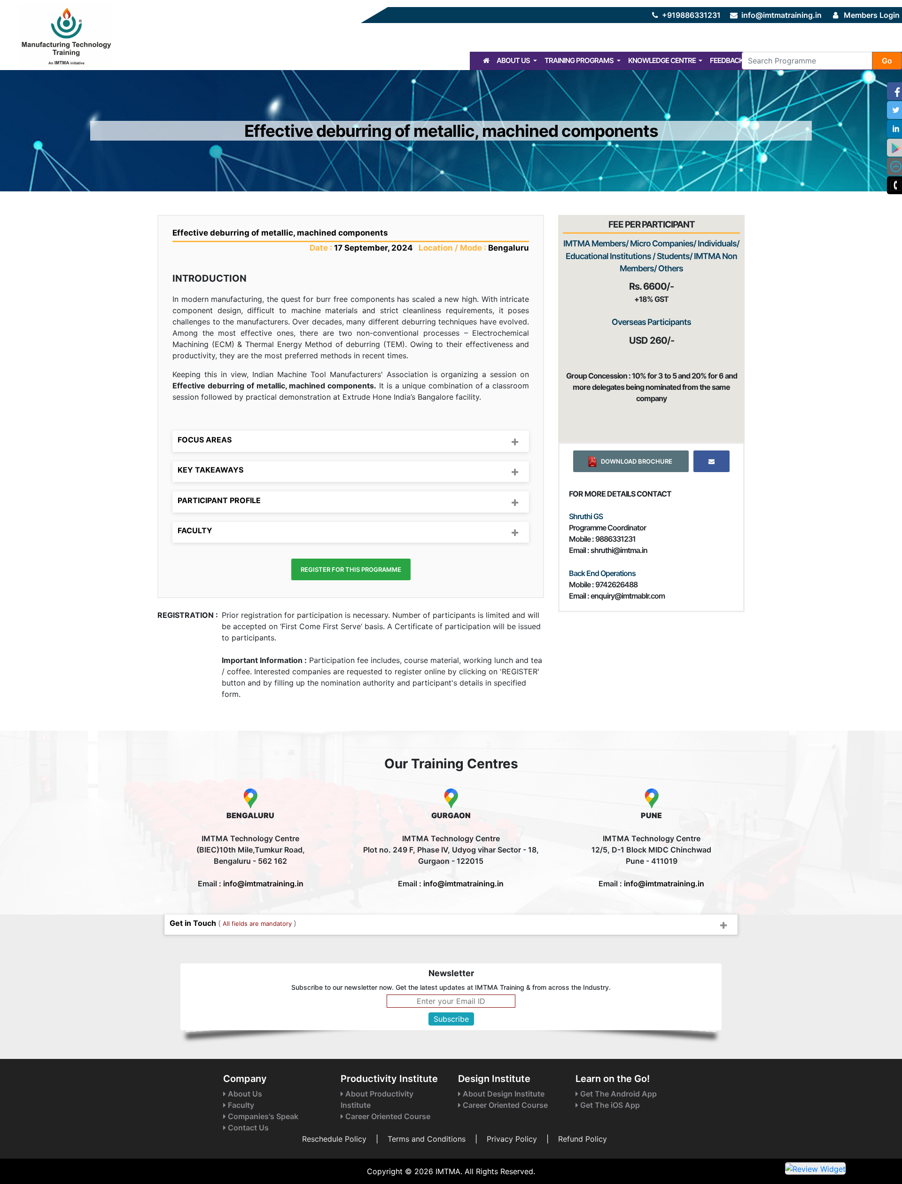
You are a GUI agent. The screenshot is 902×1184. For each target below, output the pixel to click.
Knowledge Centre (662, 60)
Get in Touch (233, 923)
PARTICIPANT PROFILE (219, 500)
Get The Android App (617, 1093)
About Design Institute (502, 1093)
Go (887, 60)
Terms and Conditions (427, 1139)
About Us (514, 60)
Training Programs (579, 60)
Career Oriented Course (386, 1116)
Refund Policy (582, 1139)
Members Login (872, 15)
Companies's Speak (262, 1116)
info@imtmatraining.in (781, 15)
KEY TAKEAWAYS (210, 469)
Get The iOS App (609, 1105)
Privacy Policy (512, 1139)
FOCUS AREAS (205, 439)
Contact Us (247, 1127)
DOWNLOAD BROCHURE (635, 461)
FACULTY (195, 530)
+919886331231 (691, 15)
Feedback (726, 60)
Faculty (240, 1105)
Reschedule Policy (334, 1139)
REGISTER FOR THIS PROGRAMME (351, 569)
